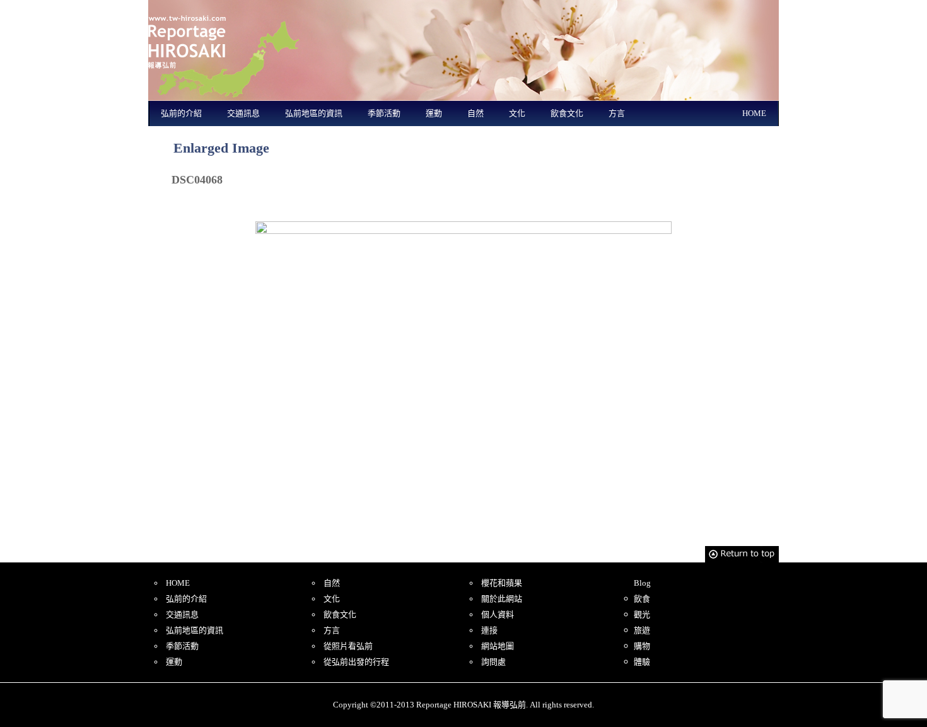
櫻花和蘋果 (501, 583)
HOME (754, 113)
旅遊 (642, 630)
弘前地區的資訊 (313, 113)
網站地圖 (497, 646)
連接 (489, 630)
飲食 (642, 598)
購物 (642, 646)
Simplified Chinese (656, 8)
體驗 (642, 661)
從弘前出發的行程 (356, 661)
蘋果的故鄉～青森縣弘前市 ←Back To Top (224, 201)
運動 (434, 113)
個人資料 (497, 614)
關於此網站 (501, 598)
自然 (475, 113)
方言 (617, 113)
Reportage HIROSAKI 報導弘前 (224, 50)
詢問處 (493, 661)
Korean (755, 8)
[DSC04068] (463, 377)
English (607, 8)
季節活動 (384, 113)
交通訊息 (243, 113)
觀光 (642, 614)
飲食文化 (567, 113)
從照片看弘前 (348, 646)
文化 (517, 113)
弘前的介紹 (181, 113)
